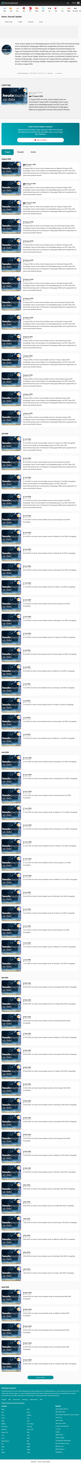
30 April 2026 (27, 1292)
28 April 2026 (27, 1326)
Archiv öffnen (40, 1377)
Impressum (16, 1399)
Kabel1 (29, 1415)
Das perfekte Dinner (62, 1409)
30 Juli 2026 (27, 458)
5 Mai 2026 (26, 1252)
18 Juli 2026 (27, 566)
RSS (41, 1399)
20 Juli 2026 (27, 549)
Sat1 (28, 1412)
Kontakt (3, 1399)
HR (2, 1444)
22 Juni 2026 (27, 758)
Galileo (58, 1432)
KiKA (28, 1438)
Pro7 (2, 1415)
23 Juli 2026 (27, 496)
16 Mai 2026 (27, 1117)
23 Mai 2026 (27, 1050)
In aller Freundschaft (62, 1426)
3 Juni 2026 (27, 943)
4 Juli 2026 (26, 684)
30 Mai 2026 (27, 983)
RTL (2, 1412)
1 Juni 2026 (27, 959)
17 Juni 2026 (27, 808)
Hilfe (9, 1399)
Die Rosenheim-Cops (62, 1443)
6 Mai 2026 (26, 1235)
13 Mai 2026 (27, 1151)
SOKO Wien (59, 1435)
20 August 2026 (28, 222)
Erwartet (20, 152)
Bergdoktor (59, 1452)
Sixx (28, 1421)
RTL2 (3, 1418)
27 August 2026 (37, 96)
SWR (28, 1449)
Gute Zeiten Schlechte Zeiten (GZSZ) (67, 1414)
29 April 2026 (27, 1309)
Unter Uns (59, 1417)
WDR (3, 1452)
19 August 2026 (28, 241)
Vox (28, 1418)
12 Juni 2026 (27, 842)
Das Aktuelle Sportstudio (63, 1440)
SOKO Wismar (60, 1449)
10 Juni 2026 (27, 875)
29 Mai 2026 (27, 1000)
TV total (58, 1429)
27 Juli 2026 (27, 477)
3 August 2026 (28, 394)
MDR (28, 1444)
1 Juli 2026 (26, 734)
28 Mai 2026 (27, 1017)
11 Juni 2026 (27, 859)
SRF (28, 1432)
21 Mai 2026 (27, 1084)
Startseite (33, 1462)
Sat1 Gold (30, 1429)
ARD (2, 1409)
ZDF (28, 1409)
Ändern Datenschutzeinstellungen (13, 1403)
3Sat (2, 1421)
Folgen (7, 152)
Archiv (33, 152)
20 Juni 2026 (27, 774)
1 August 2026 (28, 413)
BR (28, 1441)
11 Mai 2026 (27, 1168)
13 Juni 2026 (27, 825)
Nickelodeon (5, 1441)
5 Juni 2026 (27, 909)
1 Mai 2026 (26, 1269)
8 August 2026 (28, 337)
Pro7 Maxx (30, 1424)
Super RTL (4, 1432)
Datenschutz (34, 1399)
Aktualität (59, 73)
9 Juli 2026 (26, 650)
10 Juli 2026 (27, 633)
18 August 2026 (28, 260)
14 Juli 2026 (27, 616)
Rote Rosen (59, 1420)
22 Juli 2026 (27, 532)
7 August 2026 (28, 356)
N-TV (3, 1438)
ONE (28, 1452)
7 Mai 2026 (26, 1218)
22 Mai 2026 (27, 1067)
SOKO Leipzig (60, 1437)
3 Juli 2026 (26, 700)
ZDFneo (4, 1429)
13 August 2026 (28, 298)
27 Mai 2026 (27, 1033)
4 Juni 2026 (27, 926)
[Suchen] (68, 3)
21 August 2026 (30, 203)
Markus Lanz (60, 1446)
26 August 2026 (30, 164)
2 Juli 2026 (26, 717)
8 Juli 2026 (26, 667)
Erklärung (25, 1399)
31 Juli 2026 (27, 439)
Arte (28, 1435)
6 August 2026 (28, 375)
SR (2, 1449)
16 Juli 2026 (27, 600)
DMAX (3, 1424)
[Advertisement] (39, 32)
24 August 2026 (30, 183)
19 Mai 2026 (27, 1101)
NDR (2, 1447)
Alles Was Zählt (60, 1412)
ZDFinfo (29, 1426)
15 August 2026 (28, 279)
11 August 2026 (28, 317)
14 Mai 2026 (27, 1134)
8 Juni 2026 (27, 892)
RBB (28, 1447)
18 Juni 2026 (27, 791)
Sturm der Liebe (61, 1423)
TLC (2, 1435)
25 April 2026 (27, 1343)
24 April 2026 (27, 1360)
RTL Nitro (4, 1426)
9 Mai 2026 (26, 1185)
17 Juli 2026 (27, 583)
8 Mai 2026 (26, 1202)
